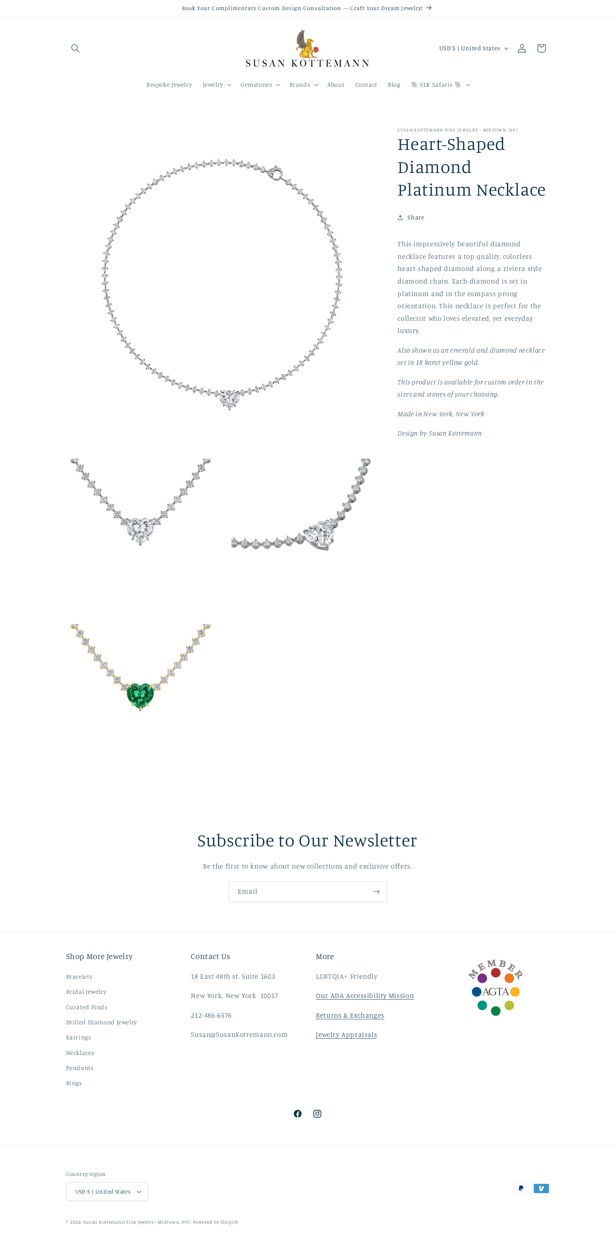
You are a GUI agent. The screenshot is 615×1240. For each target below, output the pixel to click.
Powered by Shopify (215, 1222)
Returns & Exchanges (350, 1015)
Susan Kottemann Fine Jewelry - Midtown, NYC (137, 1222)
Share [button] (415, 217)
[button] (75, 48)
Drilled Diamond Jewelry (102, 1022)
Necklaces (80, 1052)
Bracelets (79, 976)
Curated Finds (87, 1007)
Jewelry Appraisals (346, 1034)
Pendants (80, 1067)
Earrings (78, 1037)
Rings (74, 1082)
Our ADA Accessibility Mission (365, 995)
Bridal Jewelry (86, 991)
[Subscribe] (376, 892)
